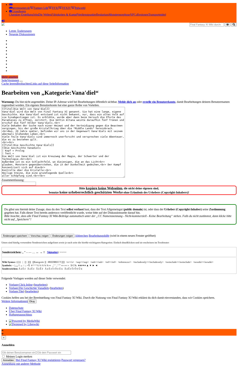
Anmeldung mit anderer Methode (21, 363)
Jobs (35, 14)
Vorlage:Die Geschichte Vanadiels (29, 288)
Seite (4, 80)
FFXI (55, 7)
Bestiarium (102, 14)
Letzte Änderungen (20, 30)
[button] (11, 4)
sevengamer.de (21, 7)
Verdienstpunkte (86, 14)
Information (62, 83)
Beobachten (24, 83)
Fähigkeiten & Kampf (64, 14)
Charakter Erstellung (21, 14)
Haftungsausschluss (20, 314)
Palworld (80, 7)
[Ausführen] (227, 25)
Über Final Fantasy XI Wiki (25, 311)
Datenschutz (16, 307)
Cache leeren (9, 83)
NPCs (133, 14)
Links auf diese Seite (43, 83)
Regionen (142, 14)
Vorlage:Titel (16, 291)
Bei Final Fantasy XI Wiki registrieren (38, 360)
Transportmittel (157, 14)
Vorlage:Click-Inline (21, 284)
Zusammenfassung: (12, 180)
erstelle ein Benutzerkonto (159, 101)
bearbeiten (40, 284)
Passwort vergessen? (73, 360)
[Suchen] (234, 25)
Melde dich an (127, 101)
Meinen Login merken (19, 356)
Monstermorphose (119, 14)
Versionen (13, 80)
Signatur (52, 252)
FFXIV (66, 7)
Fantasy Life (41, 7)
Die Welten (45, 14)
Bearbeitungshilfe (99, 235)
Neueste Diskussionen (22, 34)
